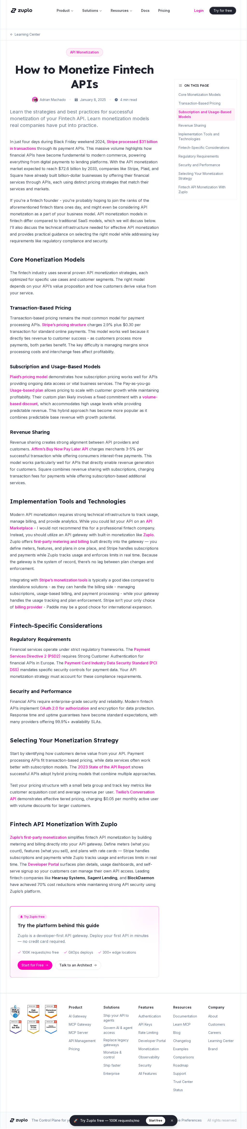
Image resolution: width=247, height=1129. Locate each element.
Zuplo (148, 534)
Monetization (148, 1049)
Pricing (164, 10)
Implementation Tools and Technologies (68, 501)
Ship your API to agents (116, 1017)
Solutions (90, 10)
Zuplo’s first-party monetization (38, 837)
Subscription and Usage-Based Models (55, 366)
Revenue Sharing (30, 432)
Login (199, 10)
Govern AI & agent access (117, 1030)
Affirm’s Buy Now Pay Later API (59, 449)
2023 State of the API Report (104, 767)
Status (178, 1090)
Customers (216, 1024)
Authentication (149, 1016)
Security (144, 1065)
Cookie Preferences (185, 1120)
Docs (145, 10)
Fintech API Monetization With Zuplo (63, 824)
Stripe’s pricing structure (64, 324)
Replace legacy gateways (116, 1042)
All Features (147, 1073)
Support (179, 1073)
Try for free (222, 10)
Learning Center (27, 34)
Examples (180, 1049)
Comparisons (183, 1057)
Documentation (185, 1016)
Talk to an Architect (75, 965)
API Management (82, 1041)
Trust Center (183, 1082)
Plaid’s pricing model (29, 376)
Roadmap (180, 1065)
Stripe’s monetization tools (63, 580)
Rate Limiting (148, 1032)
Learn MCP (182, 1024)
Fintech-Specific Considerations (56, 625)
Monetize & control (112, 1054)
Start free (155, 1120)
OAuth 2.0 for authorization (64, 708)
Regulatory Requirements (40, 639)
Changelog (182, 1041)
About (213, 1016)
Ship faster (112, 1065)
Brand (213, 1049)
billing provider (28, 607)
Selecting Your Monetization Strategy (64, 740)
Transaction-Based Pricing (40, 308)
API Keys (145, 1024)
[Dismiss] (172, 1120)
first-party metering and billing (61, 541)
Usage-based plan (26, 390)
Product (63, 10)
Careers (214, 1032)
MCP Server (78, 1032)
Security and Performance (41, 691)
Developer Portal (43, 864)
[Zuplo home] (21, 10)
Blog (176, 1032)
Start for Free (32, 965)
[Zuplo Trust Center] (18, 1011)
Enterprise (111, 1073)
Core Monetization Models (47, 259)
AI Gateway (78, 1016)
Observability (148, 1057)
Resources (120, 10)
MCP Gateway (80, 1024)
